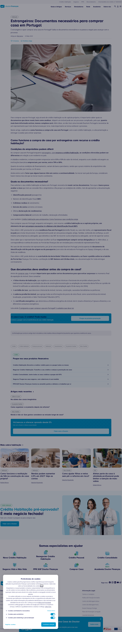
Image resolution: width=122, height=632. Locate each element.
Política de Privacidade (44, 602)
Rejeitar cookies (10, 624)
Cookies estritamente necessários (19, 611)
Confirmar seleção (48, 624)
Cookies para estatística (15, 614)
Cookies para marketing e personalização (21, 618)
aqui (41, 586)
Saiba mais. (48, 607)
